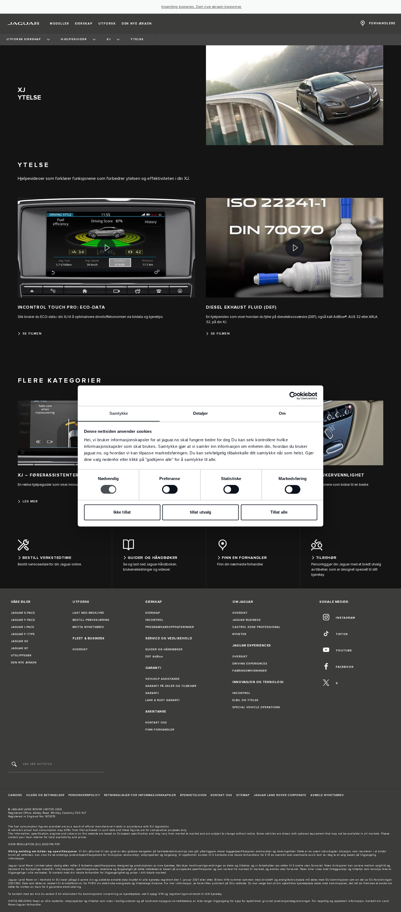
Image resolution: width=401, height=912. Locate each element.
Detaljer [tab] (200, 413)
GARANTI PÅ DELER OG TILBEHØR (170, 686)
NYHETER (239, 634)
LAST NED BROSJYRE (88, 613)
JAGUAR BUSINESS (246, 620)
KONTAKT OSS (156, 722)
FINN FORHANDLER (159, 729)
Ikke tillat (122, 512)
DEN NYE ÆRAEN (24, 662)
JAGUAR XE (19, 641)
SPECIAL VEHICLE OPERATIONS (256, 707)
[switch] (170, 489)
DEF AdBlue (154, 656)
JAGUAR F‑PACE (23, 620)
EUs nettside (237, 883)
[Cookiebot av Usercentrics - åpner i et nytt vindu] (293, 396)
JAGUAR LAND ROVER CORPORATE (280, 795)
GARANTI (152, 693)
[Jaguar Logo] (23, 23)
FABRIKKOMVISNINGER (249, 670)
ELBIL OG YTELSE (245, 700)
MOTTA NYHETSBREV (88, 627)
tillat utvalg (200, 512)
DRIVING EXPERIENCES (249, 663)
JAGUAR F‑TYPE (23, 634)
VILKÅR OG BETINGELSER (45, 795)
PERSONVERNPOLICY (84, 795)
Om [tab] (282, 413)
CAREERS (15, 795)
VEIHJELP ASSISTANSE (162, 679)
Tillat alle (279, 512)
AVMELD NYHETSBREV (327, 795)
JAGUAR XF (19, 648)
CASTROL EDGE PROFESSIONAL (256, 627)
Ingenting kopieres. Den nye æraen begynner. (201, 7)
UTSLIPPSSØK (21, 655)
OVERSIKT (80, 649)
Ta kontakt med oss (21, 894)
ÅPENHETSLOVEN (193, 795)
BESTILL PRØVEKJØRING (91, 620)
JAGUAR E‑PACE (23, 613)
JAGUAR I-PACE (22, 627)
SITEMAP (243, 795)
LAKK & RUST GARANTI (162, 700)
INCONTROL (154, 620)
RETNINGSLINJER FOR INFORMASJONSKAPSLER (140, 795)
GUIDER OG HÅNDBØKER (163, 649)
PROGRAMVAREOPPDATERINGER (169, 627)
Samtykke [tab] (118, 413)
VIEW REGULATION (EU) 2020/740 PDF (34, 844)
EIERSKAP (152, 613)
